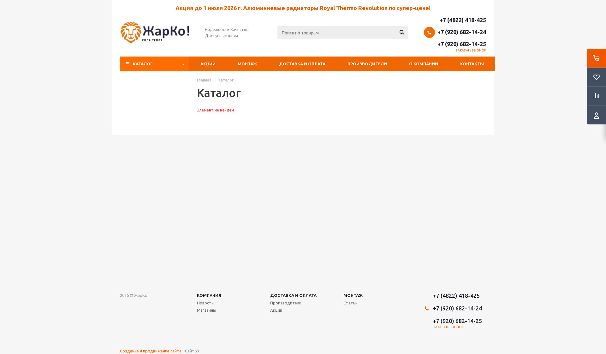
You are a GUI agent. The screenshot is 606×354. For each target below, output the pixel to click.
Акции (208, 64)
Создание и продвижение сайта (150, 351)
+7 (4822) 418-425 (463, 20)
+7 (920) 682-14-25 (461, 44)
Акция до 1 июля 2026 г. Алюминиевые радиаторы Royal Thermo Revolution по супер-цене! (303, 8)
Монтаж (247, 64)
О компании (423, 64)
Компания (209, 295)
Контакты (472, 64)
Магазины (206, 310)
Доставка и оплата (302, 64)
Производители (367, 64)
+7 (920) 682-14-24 (461, 32)
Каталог (143, 64)
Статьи (350, 303)
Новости (205, 303)
